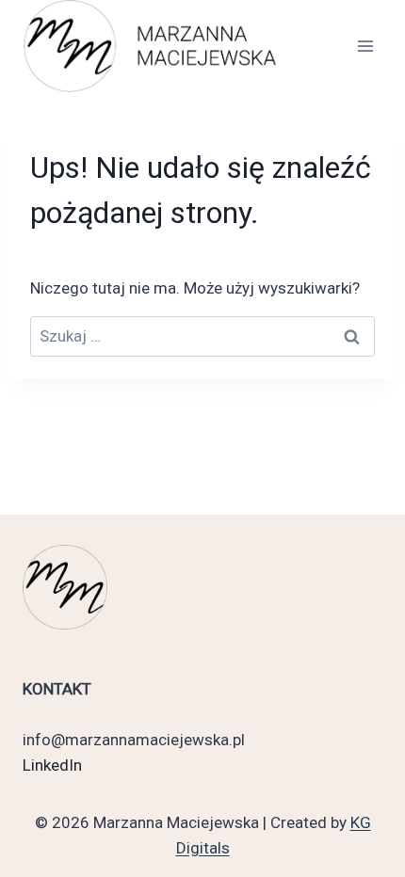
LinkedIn (52, 765)
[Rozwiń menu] (365, 45)
